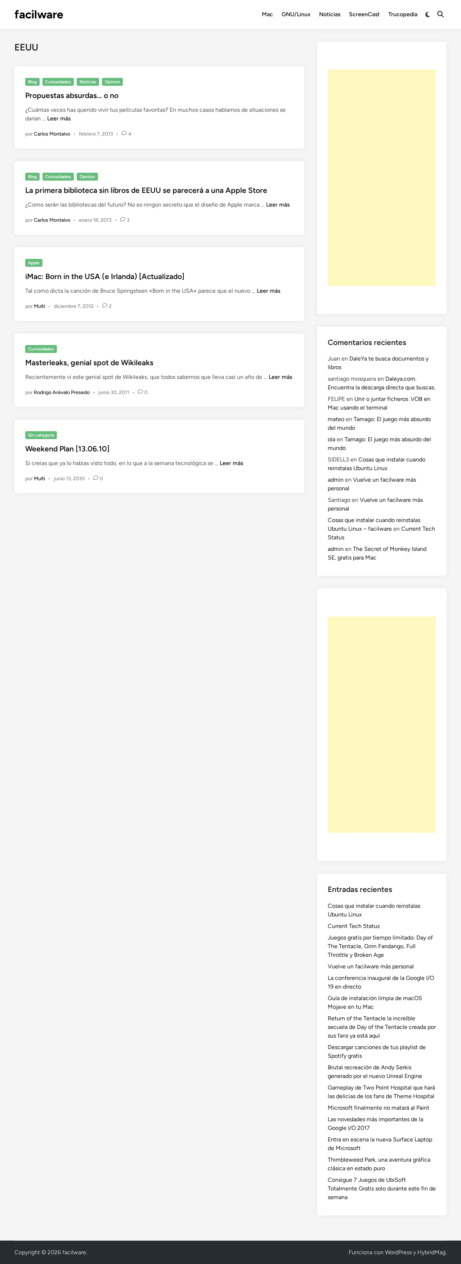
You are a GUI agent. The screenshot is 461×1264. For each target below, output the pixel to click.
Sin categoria (41, 435)
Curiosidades (58, 81)
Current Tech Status (354, 926)
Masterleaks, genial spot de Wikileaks (89, 362)
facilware (38, 14)
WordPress (398, 1252)
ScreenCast (364, 14)
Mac (267, 14)
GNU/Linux (296, 14)
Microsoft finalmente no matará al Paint (378, 1107)
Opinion (112, 81)
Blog (32, 81)
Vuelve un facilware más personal (371, 966)
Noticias (329, 14)
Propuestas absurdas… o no (71, 95)
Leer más (59, 118)
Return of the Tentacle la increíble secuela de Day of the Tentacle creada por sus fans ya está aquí (382, 1027)
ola (331, 439)
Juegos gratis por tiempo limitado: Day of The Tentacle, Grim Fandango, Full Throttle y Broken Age (380, 946)
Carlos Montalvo (52, 134)
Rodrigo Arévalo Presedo (62, 392)
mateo (336, 419)
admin (336, 479)
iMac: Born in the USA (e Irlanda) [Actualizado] (104, 276)
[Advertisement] (382, 178)
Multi (39, 306)
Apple (34, 262)
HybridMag (431, 1252)
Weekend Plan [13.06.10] (67, 448)
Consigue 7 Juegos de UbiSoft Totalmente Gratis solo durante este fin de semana (382, 1188)
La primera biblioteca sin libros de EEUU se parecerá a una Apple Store (146, 190)
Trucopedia (402, 14)
